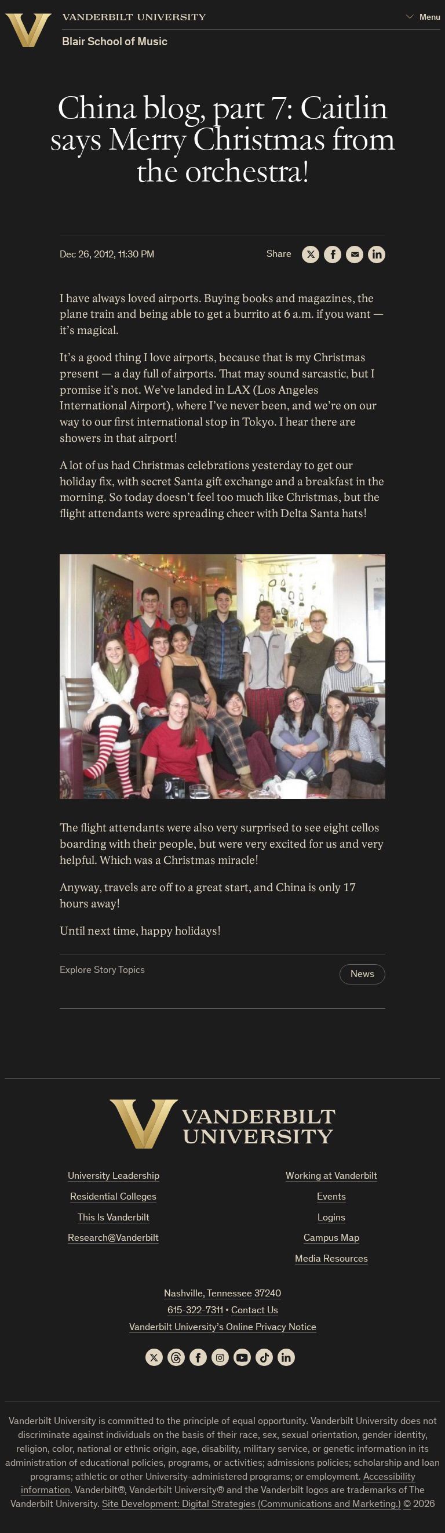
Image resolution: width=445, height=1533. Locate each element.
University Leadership (113, 1177)
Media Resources (331, 1260)
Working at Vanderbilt (331, 1177)
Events (331, 1198)
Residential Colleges (113, 1198)
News (362, 975)
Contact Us (254, 1311)
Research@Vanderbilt (113, 1239)
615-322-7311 (195, 1311)
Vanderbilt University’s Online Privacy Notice (222, 1328)
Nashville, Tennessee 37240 (222, 1294)
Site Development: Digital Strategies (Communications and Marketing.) (251, 1505)
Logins (331, 1218)
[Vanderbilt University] (222, 1124)
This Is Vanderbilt (113, 1218)
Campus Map (331, 1239)
